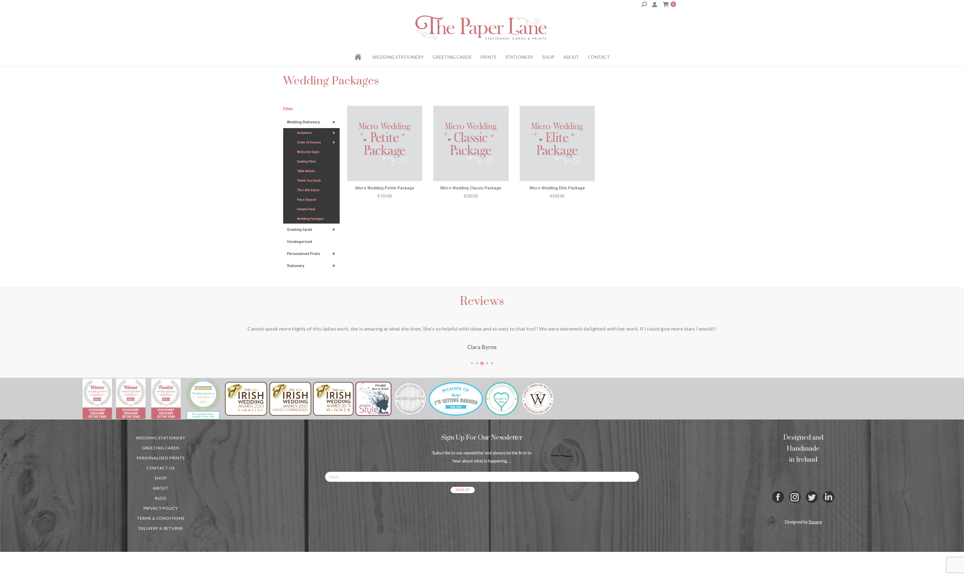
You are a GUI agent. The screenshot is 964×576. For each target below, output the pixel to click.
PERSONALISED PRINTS (161, 474)
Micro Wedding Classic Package (470, 188)
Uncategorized (299, 242)
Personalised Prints (311, 254)
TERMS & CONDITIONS (160, 534)
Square (815, 538)
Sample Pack (306, 209)
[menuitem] (359, 57)
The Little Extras (308, 190)
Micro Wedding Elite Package (557, 188)
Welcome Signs (308, 152)
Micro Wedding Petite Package (384, 188)
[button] (472, 379)
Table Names (306, 171)
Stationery (311, 266)
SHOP (160, 494)
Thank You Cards (309, 180)
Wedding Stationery (312, 122)
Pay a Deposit (306, 199)
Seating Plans (306, 161)
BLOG (160, 514)
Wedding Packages (310, 219)
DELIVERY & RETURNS (160, 544)
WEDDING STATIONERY (160, 453)
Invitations (316, 133)
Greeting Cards (311, 230)
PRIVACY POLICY (160, 524)
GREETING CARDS (160, 463)
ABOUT (160, 504)
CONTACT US (160, 484)
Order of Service (316, 142)
